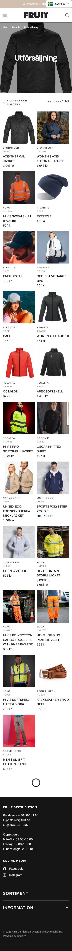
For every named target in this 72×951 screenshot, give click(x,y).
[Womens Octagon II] (53, 307)
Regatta (43, 327)
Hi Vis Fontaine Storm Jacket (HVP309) (49, 575)
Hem (5, 27)
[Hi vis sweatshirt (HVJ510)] (19, 187)
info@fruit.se (21, 820)
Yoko (6, 208)
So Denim (43, 438)
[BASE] (19, 307)
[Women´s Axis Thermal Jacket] (53, 127)
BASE (7, 336)
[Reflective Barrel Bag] (53, 247)
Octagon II (11, 391)
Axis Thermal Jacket (14, 159)
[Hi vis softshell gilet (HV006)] (19, 671)
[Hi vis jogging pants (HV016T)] (53, 606)
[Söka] (66, 15)
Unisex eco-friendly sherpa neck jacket (16, 511)
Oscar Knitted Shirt (49, 449)
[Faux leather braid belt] (53, 671)
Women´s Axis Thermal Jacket (50, 159)
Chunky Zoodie (15, 571)
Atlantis (43, 208)
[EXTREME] (53, 187)
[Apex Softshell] (53, 362)
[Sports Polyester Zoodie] (53, 478)
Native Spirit (12, 498)
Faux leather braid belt (53, 702)
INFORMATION (18, 907)
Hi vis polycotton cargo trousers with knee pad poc (18, 640)
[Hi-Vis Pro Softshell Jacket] (19, 418)
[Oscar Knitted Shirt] (53, 418)
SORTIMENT (15, 893)
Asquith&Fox (46, 691)
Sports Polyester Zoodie (52, 509)
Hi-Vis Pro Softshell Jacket (18, 449)
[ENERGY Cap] (19, 247)
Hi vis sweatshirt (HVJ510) (17, 219)
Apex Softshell (50, 391)
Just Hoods (45, 498)
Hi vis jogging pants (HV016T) (48, 637)
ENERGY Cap (12, 276)
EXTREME (44, 216)
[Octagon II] (19, 362)
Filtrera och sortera (17, 102)
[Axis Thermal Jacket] (19, 127)
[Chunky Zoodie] (19, 542)
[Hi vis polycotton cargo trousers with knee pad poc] (19, 606)
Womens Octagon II (53, 336)
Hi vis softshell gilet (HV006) (16, 702)
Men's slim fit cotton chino (14, 762)
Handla (16, 27)
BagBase (43, 268)
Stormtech (11, 148)
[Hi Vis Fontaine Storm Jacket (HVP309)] (53, 542)
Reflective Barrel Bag (52, 278)
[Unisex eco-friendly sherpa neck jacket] (19, 478)
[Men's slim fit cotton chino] (19, 731)
